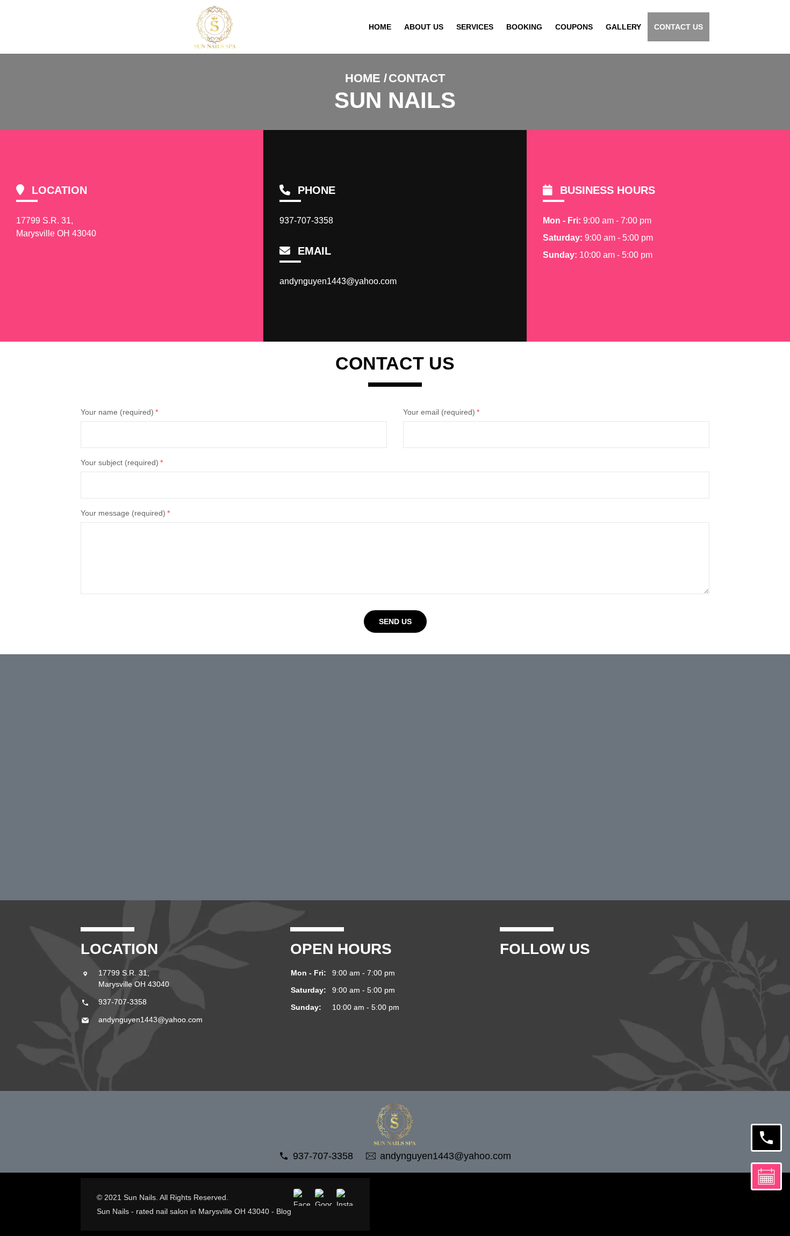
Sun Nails (113, 1211)
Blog (283, 1211)
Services (474, 27)
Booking (524, 27)
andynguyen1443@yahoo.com (338, 281)
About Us (423, 27)
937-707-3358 (306, 220)
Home (380, 27)
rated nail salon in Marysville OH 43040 (202, 1211)
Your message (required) (125, 513)
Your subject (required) (122, 462)
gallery (623, 27)
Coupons (574, 27)
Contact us (678, 27)
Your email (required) (441, 412)
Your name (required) (119, 412)
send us (395, 621)
